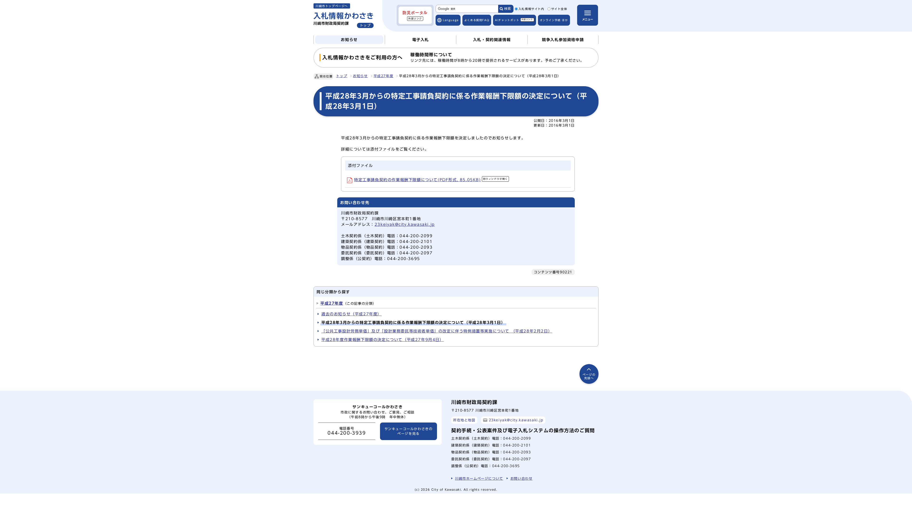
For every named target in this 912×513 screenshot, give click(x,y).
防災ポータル (415, 15)
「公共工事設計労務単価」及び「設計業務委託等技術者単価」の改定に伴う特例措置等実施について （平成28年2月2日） (436, 331)
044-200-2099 (517, 438)
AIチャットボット (514, 20)
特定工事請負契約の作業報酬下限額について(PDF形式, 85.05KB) (431, 180)
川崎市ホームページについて (479, 478)
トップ (341, 76)
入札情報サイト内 (531, 9)
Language (451, 20)
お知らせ (360, 76)
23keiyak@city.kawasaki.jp (405, 224)
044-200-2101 (517, 445)
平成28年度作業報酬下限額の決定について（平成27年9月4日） (382, 340)
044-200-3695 (506, 466)
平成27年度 (384, 76)
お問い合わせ (521, 478)
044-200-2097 (517, 459)
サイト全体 (559, 9)
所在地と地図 (464, 420)
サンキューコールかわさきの (409, 431)
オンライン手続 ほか (554, 20)
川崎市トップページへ (332, 6)
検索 (507, 8)
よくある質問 (476, 20)
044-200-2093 (517, 452)
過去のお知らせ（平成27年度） (351, 314)
